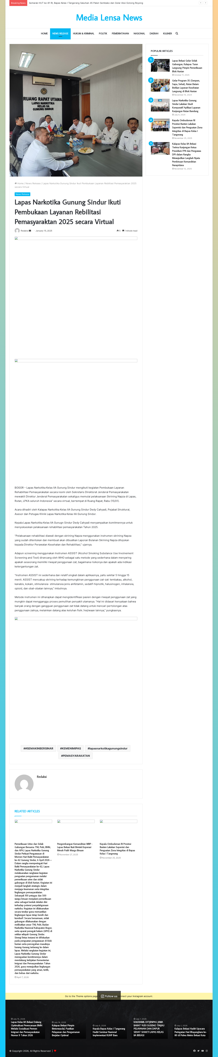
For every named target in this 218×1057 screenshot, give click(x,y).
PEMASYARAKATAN (76, 755)
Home (44, 33)
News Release (60, 33)
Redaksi (42, 777)
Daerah (154, 33)
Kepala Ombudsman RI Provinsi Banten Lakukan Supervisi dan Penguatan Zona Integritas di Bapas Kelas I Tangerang (117, 848)
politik (103, 33)
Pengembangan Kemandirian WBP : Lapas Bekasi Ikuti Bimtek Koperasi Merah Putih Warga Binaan (74, 847)
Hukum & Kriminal (83, 33)
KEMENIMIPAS (71, 748)
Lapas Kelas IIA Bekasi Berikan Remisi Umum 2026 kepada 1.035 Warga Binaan (26, 1032)
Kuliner (167, 33)
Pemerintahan (120, 33)
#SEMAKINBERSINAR (39, 748)
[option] (27, 1025)
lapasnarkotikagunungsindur (108, 748)
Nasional (139, 33)
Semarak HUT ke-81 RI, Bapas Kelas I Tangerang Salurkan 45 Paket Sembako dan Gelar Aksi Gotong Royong (67, 1030)
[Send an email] (30, 230)
